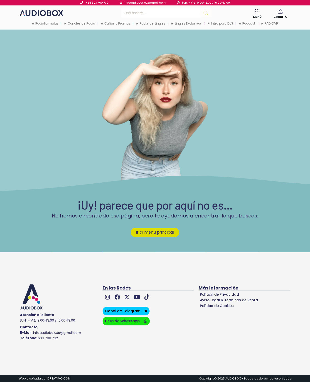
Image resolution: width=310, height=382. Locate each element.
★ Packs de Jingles (150, 23)
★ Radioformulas (45, 23)
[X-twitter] (127, 297)
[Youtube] (137, 297)
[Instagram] (107, 297)
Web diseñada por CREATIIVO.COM (45, 378)
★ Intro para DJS (220, 23)
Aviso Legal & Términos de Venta (229, 300)
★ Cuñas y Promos (115, 23)
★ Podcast (247, 23)
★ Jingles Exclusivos (186, 23)
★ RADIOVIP (270, 23)
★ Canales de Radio (79, 23)
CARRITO (280, 17)
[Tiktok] (147, 297)
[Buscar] (206, 12)
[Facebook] (117, 297)
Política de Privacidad (219, 294)
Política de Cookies (217, 305)
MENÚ (257, 17)
